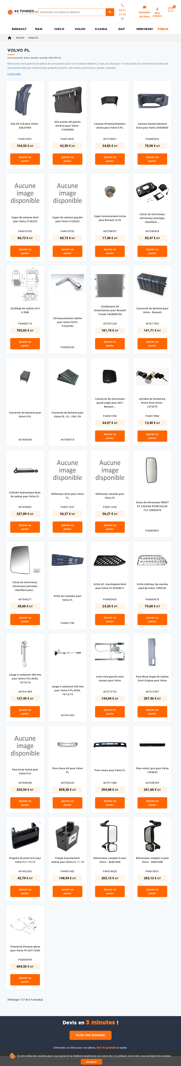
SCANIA (101, 29)
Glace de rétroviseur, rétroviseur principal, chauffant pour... (25, 586)
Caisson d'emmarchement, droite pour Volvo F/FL (110, 125)
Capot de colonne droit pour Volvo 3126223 (25, 219)
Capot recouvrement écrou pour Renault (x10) (110, 218)
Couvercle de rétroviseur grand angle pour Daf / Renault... (110, 402)
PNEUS (163, 29)
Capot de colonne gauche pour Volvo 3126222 (67, 219)
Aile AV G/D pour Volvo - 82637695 (25, 125)
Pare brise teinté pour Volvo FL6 (25, 771)
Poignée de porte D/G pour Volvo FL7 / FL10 (25, 860)
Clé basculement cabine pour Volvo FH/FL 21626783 (67, 322)
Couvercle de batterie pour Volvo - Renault (152, 310)
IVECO (59, 29)
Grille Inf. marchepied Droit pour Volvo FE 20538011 (110, 586)
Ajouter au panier (25, 159)
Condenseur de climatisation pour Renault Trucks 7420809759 (110, 310)
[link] (144, 12)
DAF (121, 29)
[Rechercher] (110, 12)
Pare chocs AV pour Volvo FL (67, 770)
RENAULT (19, 29)
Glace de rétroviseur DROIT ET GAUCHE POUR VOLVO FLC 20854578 (152, 506)
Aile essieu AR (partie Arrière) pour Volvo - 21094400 (67, 125)
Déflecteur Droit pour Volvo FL (67, 496)
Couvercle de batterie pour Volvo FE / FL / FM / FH (67, 414)
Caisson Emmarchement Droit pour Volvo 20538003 (152, 125)
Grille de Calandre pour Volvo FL (68, 598)
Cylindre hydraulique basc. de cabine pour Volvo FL (25, 494)
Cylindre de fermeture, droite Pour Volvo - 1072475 (152, 402)
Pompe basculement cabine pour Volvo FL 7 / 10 (67, 860)
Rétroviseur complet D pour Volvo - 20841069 (110, 860)
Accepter (91, 1061)
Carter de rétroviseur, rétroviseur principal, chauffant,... (152, 218)
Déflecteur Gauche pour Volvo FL (110, 496)
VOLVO (80, 29)
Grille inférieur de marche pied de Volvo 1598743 (152, 586)
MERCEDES (144, 29)
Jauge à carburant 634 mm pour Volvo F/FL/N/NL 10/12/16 (67, 690)
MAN (38, 29)
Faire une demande (90, 1035)
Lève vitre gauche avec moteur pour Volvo (110, 678)
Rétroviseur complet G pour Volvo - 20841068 (152, 860)
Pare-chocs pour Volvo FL (110, 770)
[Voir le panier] (171, 10)
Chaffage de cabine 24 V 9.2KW (25, 310)
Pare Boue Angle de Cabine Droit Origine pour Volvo (152, 678)
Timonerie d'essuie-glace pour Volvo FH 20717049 (25, 948)
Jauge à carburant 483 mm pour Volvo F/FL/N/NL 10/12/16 (25, 678)
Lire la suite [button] (14, 73)
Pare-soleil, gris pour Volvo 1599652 (152, 770)
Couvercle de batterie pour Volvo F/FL (25, 414)
